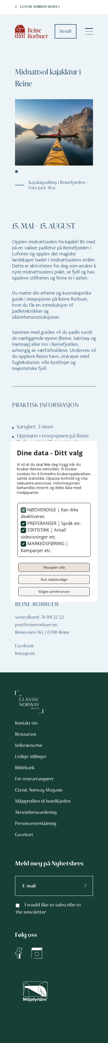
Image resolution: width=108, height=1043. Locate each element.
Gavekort (24, 834)
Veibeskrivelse (28, 745)
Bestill (65, 31)
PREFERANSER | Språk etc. (53, 523)
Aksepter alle (54, 567)
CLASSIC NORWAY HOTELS (40, 7)
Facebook (24, 646)
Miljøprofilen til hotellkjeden (42, 801)
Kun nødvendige (54, 579)
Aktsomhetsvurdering (36, 812)
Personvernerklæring (35, 823)
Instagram (25, 653)
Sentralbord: (27, 617)
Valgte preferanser (54, 591)
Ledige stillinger (30, 756)
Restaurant (25, 734)
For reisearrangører (34, 779)
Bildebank (25, 767)
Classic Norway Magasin (38, 790)
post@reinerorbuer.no (36, 624)
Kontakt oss (26, 723)
